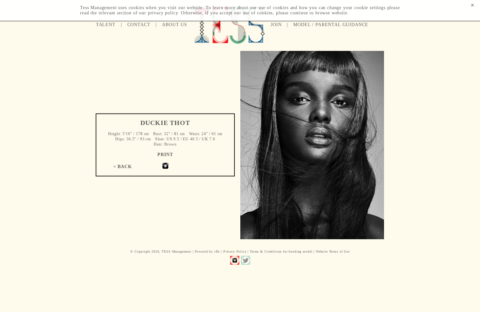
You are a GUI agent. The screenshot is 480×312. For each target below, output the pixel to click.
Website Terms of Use (333, 251)
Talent (106, 24)
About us (174, 24)
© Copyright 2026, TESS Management (160, 251)
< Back (122, 166)
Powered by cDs (207, 251)
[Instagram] (165, 167)
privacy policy (163, 12)
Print (165, 154)
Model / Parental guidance (330, 24)
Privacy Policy (235, 251)
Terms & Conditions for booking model (281, 251)
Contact (139, 24)
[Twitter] (245, 260)
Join (276, 24)
